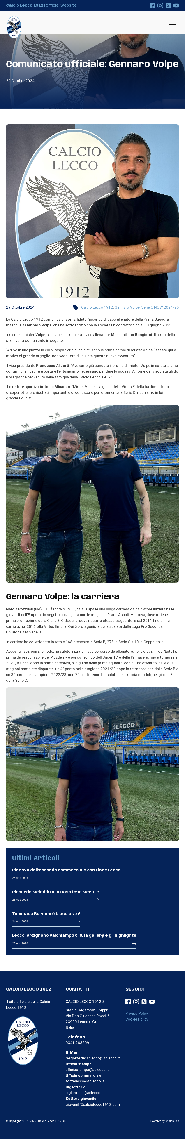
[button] (118, 878)
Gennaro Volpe (127, 307)
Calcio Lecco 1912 (97, 307)
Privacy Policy (137, 1013)
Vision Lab (172, 1121)
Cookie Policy (136, 1019)
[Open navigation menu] (172, 22)
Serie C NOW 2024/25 (160, 307)
